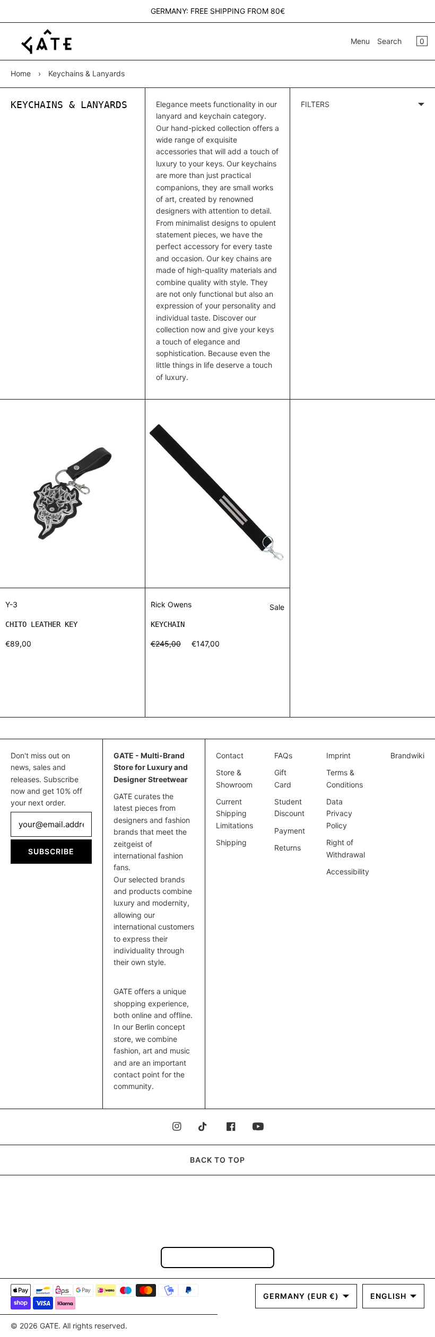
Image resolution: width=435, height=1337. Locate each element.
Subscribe (51, 851)
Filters (315, 104)
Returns (287, 847)
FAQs (283, 755)
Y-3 (11, 604)
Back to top (217, 1159)
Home (21, 73)
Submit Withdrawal (217, 1257)
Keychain (168, 624)
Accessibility (347, 871)
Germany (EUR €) (301, 1295)
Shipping (231, 842)
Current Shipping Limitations (234, 813)
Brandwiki (407, 755)
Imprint (338, 755)
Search (389, 41)
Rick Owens (171, 604)
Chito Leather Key (41, 624)
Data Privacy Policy (339, 813)
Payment (289, 830)
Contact (229, 755)
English (388, 1295)
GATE (49, 1325)
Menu (360, 41)
